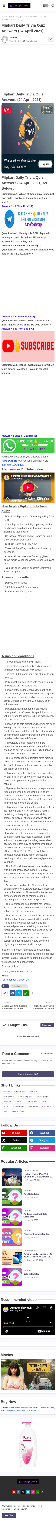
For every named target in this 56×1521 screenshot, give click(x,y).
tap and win (48, 1106)
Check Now (19, 1509)
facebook (44, 1132)
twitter (16, 1140)
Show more (47, 1025)
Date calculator (31, 1274)
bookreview (34, 1092)
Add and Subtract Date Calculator (35, 1215)
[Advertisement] (28, 68)
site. (31, 971)
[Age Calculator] (12, 1197)
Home (4, 16)
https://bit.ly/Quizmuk (12, 465)
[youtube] (14, 1492)
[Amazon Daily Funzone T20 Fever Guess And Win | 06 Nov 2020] (12, 1257)
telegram (44, 1140)
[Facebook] (13, 993)
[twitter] (23, 1492)
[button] (46, 5)
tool (5, 1111)
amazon (7, 1092)
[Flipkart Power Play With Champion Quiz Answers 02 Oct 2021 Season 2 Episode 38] (12, 1177)
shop (6, 1106)
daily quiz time (9, 1096)
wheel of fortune (18, 1111)
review (44, 1101)
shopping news (18, 1106)
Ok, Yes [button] (9, 1515)
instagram (44, 1148)
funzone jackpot (43, 1096)
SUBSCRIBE (9, 460)
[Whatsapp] (26, 993)
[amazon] (42, 1492)
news (19, 1101)
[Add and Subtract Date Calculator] (12, 1217)
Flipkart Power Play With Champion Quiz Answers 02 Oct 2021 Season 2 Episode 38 (37, 1175)
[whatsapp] (37, 1492)
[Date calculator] (12, 1277)
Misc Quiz (7, 1101)
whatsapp (16, 1148)
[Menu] (4, 6)
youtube (16, 1132)
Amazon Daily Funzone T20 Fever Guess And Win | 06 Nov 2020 (37, 1255)
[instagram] (33, 1492)
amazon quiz (20, 1092)
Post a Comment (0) (28, 1074)
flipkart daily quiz (16, 16)
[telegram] (28, 1492)
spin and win (33, 1106)
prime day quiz (31, 1101)
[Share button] (32, 993)
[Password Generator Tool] (12, 1237)
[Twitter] (19, 993)
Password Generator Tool (36, 1234)
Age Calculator (31, 1194)
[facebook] (18, 1492)
